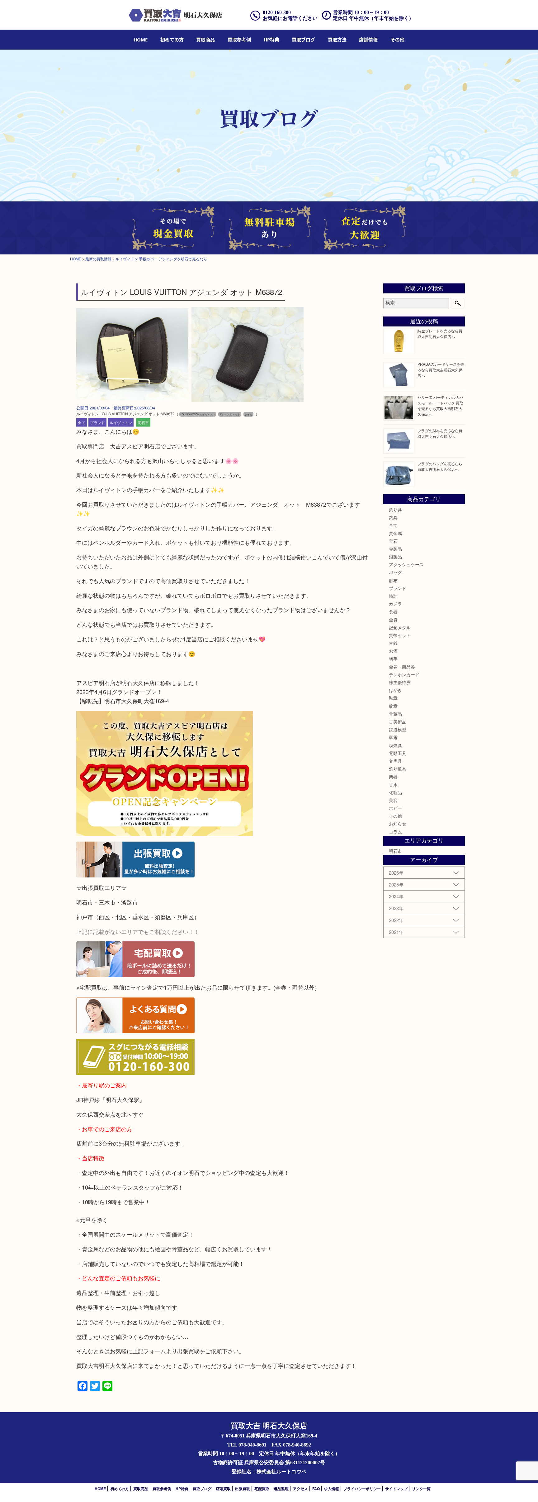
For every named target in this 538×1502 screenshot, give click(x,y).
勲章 (393, 698)
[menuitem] (140, 39)
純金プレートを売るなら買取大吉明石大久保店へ (440, 333)
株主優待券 (400, 682)
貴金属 (395, 533)
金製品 (395, 549)
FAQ (316, 1488)
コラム (395, 831)
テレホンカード (404, 674)
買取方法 (337, 39)
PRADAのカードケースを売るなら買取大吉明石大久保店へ (441, 369)
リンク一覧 (421, 1488)
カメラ (395, 604)
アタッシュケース (406, 564)
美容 (393, 800)
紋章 (393, 706)
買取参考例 (239, 39)
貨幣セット (400, 635)
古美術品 (397, 721)
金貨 (393, 619)
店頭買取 (223, 1488)
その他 (395, 816)
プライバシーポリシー (362, 1488)
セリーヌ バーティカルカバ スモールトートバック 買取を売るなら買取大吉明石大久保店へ (440, 405)
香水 (393, 784)
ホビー (395, 808)
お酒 (393, 651)
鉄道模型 (397, 729)
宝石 (393, 541)
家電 (393, 737)
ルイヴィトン (121, 422)
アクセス (300, 1488)
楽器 (393, 776)
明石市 (143, 422)
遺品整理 (281, 1488)
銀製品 (395, 556)
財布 (393, 580)
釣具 (393, 517)
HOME (141, 39)
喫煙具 (395, 745)
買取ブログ (303, 39)
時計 (393, 596)
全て (81, 422)
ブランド (97, 422)
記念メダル (400, 627)
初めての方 (172, 39)
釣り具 (395, 509)
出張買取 (242, 1488)
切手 (393, 659)
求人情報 (331, 1488)
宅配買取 (261, 1488)
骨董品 (395, 714)
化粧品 (395, 792)
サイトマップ (396, 1488)
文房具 (395, 761)
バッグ (395, 572)
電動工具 (397, 753)
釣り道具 (397, 768)
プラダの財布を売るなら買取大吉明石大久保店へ (440, 433)
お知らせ (397, 823)
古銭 (393, 643)
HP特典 (271, 39)
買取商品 (205, 39)
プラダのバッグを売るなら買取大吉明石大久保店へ (440, 466)
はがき (395, 690)
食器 (393, 611)
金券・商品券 (402, 667)
